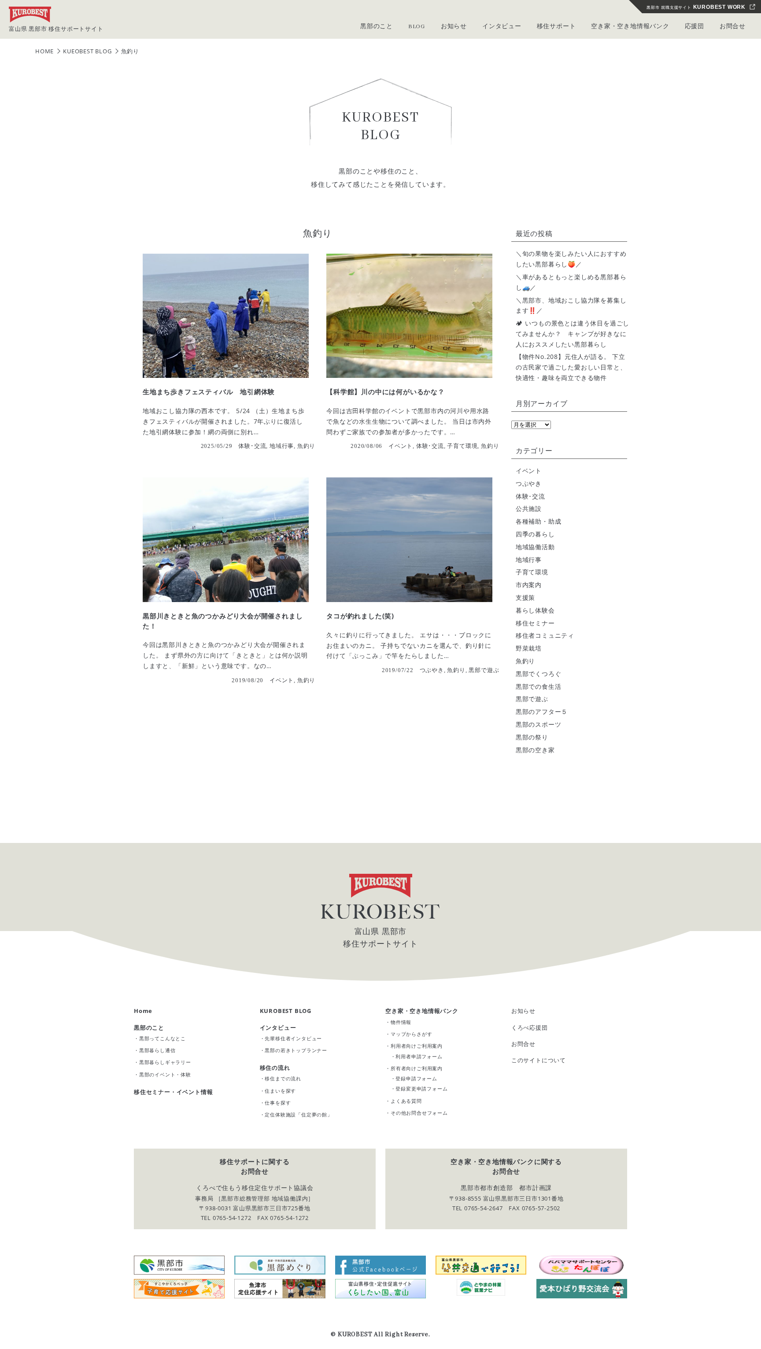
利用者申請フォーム (418, 1056)
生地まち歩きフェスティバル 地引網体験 (209, 391)
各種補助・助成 (539, 521)
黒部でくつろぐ (539, 673)
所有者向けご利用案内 (417, 1068)
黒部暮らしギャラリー (165, 1062)
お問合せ (733, 26)
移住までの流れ (283, 1078)
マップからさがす (411, 1034)
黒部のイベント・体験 (165, 1074)
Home (143, 1011)
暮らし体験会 (535, 610)
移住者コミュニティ (545, 635)
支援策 (525, 597)
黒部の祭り (532, 737)
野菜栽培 (529, 648)
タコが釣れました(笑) (360, 615)
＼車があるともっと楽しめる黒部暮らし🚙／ (571, 282)
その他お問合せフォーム (419, 1112)
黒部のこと (149, 1027)
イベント (529, 470)
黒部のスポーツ (539, 724)
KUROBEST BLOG (285, 1011)
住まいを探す (280, 1090)
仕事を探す (278, 1102)
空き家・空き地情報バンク (421, 1011)
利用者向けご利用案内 (417, 1045)
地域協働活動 (535, 547)
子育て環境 (532, 572)
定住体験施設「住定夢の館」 (298, 1114)
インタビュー (278, 1027)
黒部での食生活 (539, 686)
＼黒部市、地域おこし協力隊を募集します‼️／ (571, 305)
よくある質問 (406, 1101)
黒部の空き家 (535, 750)
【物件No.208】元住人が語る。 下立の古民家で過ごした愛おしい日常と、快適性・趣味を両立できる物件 (571, 367)
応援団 (694, 26)
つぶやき (529, 483)
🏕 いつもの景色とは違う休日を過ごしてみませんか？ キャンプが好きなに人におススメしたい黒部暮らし (572, 333)
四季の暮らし (535, 534)
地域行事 (529, 559)
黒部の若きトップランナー (296, 1050)
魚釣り (525, 661)
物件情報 (401, 1022)
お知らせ (523, 1011)
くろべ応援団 (529, 1027)
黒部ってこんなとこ (162, 1038)
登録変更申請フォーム (421, 1088)
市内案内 (529, 584)
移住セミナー (535, 623)
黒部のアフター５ (542, 711)
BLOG (416, 26)
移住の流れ (275, 1068)
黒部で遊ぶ (532, 699)
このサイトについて (538, 1060)
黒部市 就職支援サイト (696, 7)
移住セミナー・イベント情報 (173, 1092)
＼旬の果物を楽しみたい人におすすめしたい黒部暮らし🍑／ (571, 258)
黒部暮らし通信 (157, 1050)
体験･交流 (530, 496)
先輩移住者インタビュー (293, 1038)
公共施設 (529, 508)
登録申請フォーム (416, 1078)
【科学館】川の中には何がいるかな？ (385, 391)
